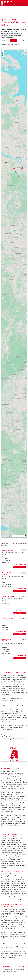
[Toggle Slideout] (26, 2)
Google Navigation (21, 564)
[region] (14, 293)
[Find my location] (25, 51)
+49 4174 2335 (7, 607)
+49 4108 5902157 (7, 584)
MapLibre (14, 536)
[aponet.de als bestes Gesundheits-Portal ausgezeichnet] (2, 3)
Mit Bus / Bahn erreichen (19, 566)
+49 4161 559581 (7, 651)
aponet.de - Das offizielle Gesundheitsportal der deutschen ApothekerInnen (9, 2)
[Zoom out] (3, 53)
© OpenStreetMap (20, 536)
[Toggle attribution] (25, 536)
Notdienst (6, 5)
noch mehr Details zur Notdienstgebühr (12, 899)
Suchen (13, 40)
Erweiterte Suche (22, 40)
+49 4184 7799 (7, 560)
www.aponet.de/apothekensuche (16, 739)
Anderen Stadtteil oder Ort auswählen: (10, 44)
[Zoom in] (3, 51)
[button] (16, 172)
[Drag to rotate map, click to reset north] (3, 56)
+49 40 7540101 (7, 629)
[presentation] (26, 4)
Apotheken (14, 5)
